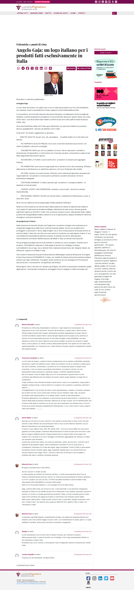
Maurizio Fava (27, 464)
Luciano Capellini (28, 554)
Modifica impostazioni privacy (38, 583)
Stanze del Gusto (61, 13)
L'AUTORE (19, 2)
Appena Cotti (22, 13)
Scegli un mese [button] (105, 53)
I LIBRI (24, 2)
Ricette (48, 13)
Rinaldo (24, 531)
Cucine (72, 13)
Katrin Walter (26, 418)
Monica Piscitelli (27, 324)
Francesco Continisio (29, 358)
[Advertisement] (67, 28)
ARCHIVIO (30, 2)
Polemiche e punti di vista (31, 44)
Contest (81, 13)
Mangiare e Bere (36, 13)
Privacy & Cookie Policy (23, 583)
